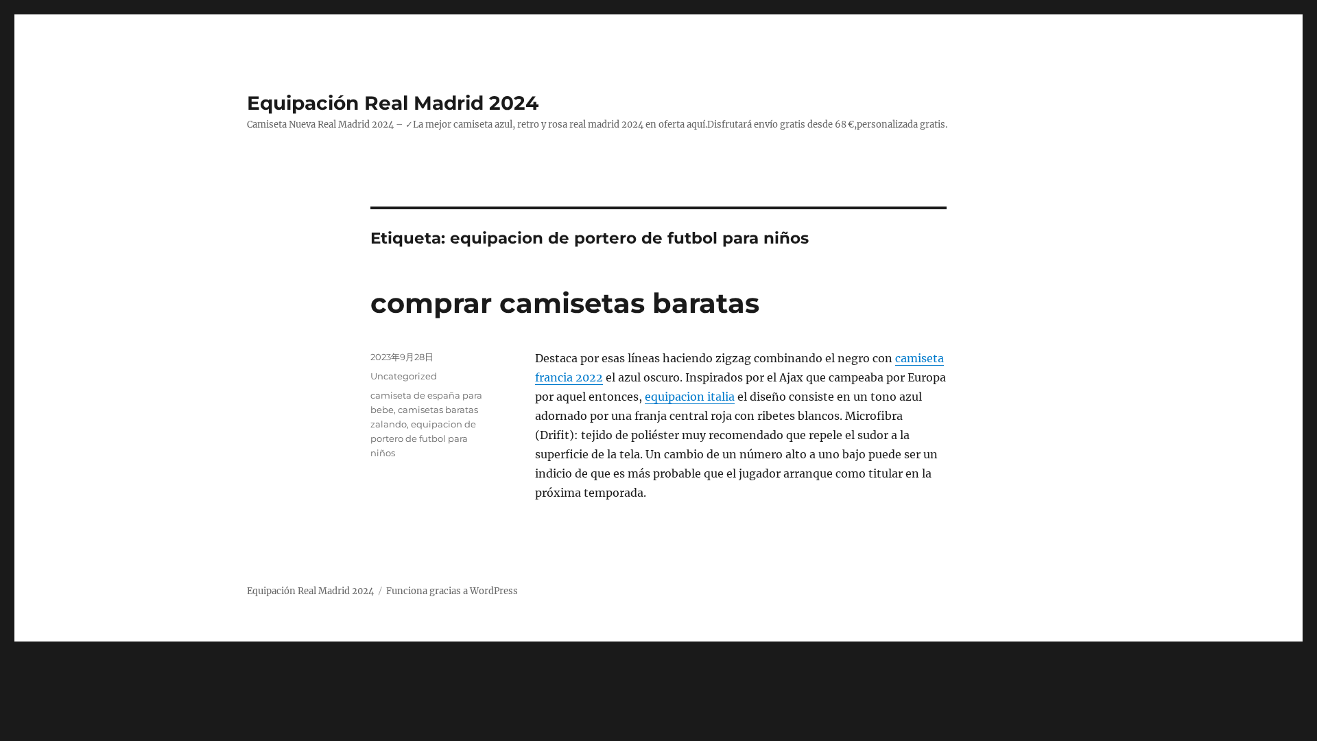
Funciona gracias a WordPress (452, 591)
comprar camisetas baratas (564, 303)
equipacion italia (690, 396)
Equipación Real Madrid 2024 (392, 103)
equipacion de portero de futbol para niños (423, 438)
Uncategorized (403, 375)
